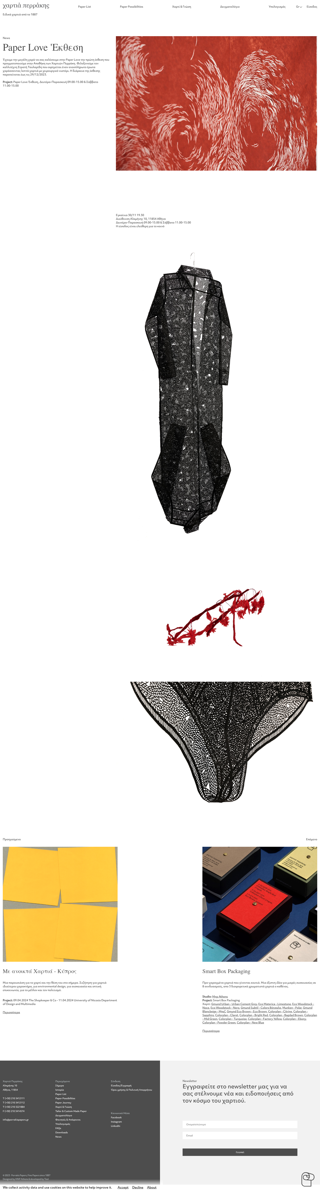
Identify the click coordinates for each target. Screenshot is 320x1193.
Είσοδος (312, 7)
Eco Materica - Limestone (274, 1004)
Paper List (84, 7)
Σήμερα (59, 1085)
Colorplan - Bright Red (253, 1015)
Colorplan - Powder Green (219, 1022)
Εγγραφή (240, 1152)
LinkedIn (115, 1126)
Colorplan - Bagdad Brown (286, 1015)
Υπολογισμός (277, 7)
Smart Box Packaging (226, 971)
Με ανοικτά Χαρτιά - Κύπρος (39, 971)
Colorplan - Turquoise (233, 1019)
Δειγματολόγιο (230, 7)
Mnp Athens (220, 996)
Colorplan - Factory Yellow (265, 1019)
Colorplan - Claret (226, 1015)
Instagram (116, 1121)
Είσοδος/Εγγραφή (121, 1085)
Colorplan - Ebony (294, 1019)
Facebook (116, 1117)
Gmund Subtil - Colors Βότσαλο (261, 1008)
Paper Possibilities (131, 7)
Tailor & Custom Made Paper (71, 1111)
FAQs (58, 1128)
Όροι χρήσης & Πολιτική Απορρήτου (131, 1089)
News (58, 1136)
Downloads (61, 1132)
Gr (297, 7)
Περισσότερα (11, 1012)
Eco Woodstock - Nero (225, 1008)
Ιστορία (59, 1089)
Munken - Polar (292, 1008)
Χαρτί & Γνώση (181, 7)
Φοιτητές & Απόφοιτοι (68, 1119)
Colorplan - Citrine (280, 1011)
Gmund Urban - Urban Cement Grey (234, 1004)
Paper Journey (63, 1102)
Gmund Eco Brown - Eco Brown (247, 1011)
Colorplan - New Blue (250, 1022)
